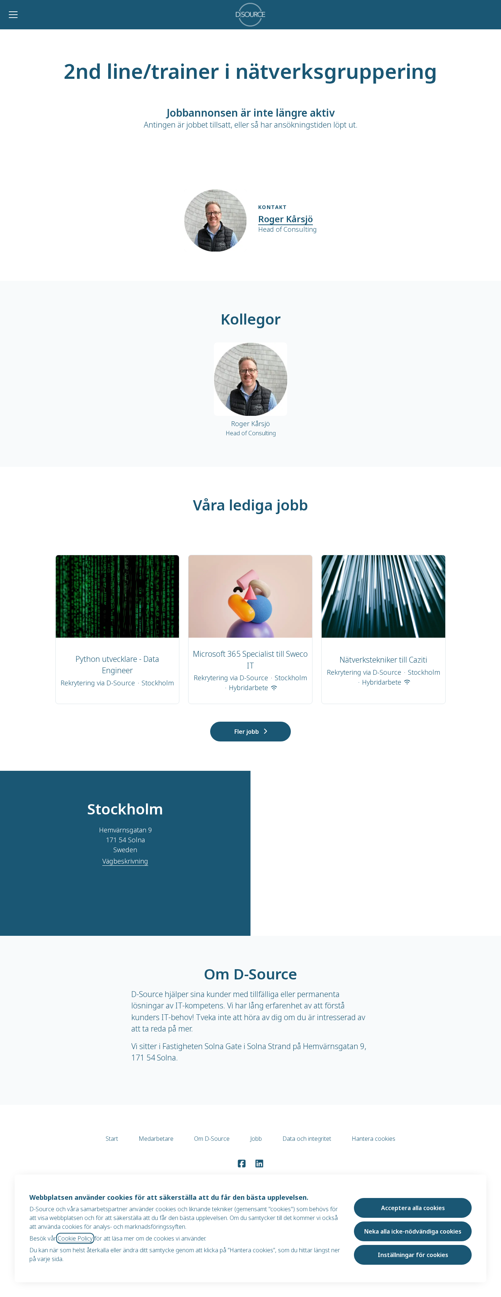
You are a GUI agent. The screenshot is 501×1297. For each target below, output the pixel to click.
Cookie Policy (75, 1238)
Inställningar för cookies (413, 1255)
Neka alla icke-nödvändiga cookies (412, 1231)
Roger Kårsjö (285, 219)
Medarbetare (156, 1139)
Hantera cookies (373, 1139)
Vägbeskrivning (125, 861)
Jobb (256, 1139)
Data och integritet (306, 1139)
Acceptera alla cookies (413, 1208)
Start (112, 1139)
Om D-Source (212, 1139)
